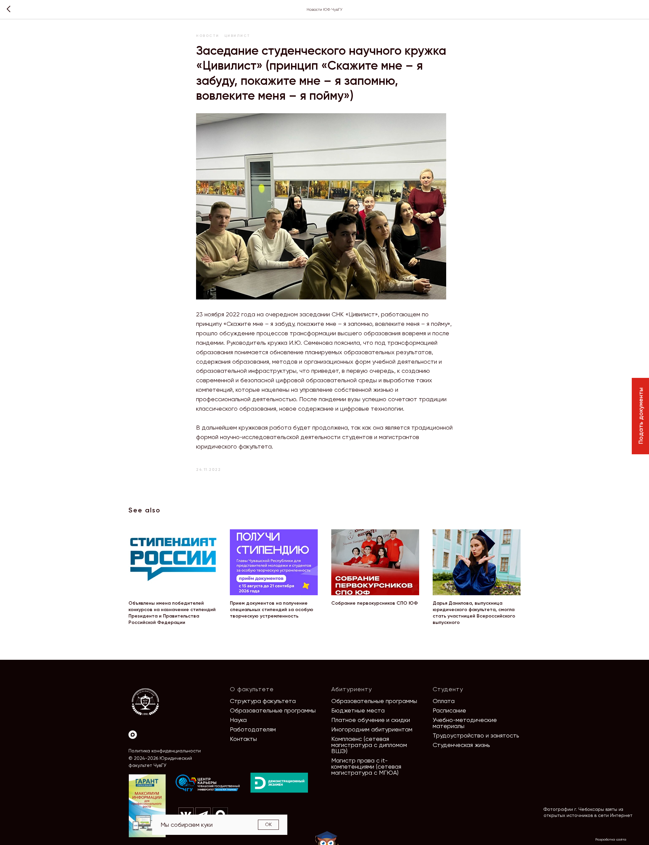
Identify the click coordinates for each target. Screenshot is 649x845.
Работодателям (253, 729)
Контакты (243, 738)
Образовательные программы (273, 710)
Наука (238, 719)
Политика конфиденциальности (164, 750)
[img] (208, 783)
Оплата (444, 700)
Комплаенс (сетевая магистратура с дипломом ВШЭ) (369, 744)
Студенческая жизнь (461, 744)
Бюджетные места (358, 710)
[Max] (132, 734)
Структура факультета (263, 700)
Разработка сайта (610, 839)
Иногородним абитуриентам (371, 729)
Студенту (448, 689)
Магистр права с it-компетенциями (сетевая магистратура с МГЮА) (366, 766)
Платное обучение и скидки (370, 719)
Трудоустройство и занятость (476, 735)
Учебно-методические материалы (465, 722)
